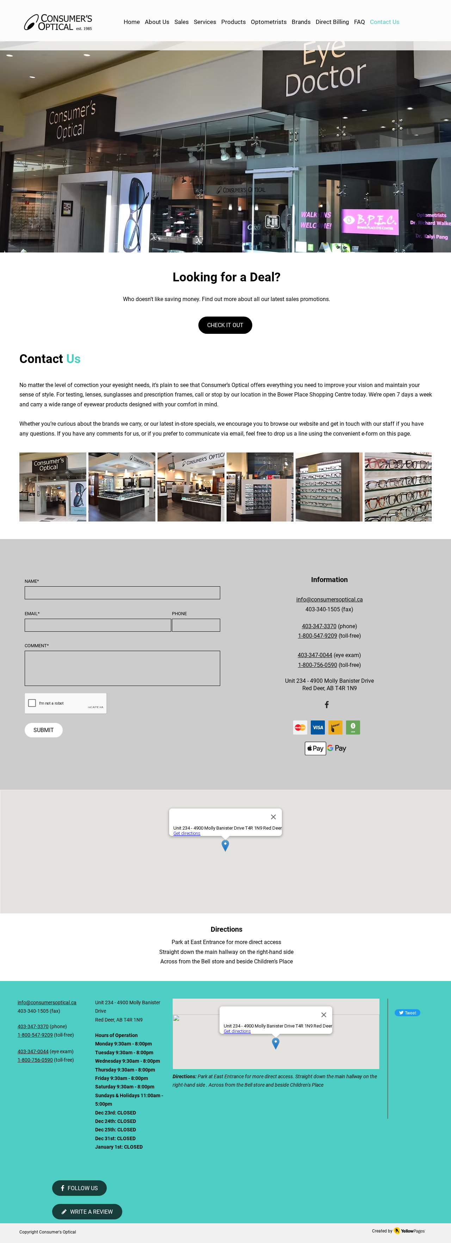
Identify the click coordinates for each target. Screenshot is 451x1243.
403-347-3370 (319, 626)
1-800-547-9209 (317, 635)
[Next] (412, 147)
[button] (233, 22)
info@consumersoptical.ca (329, 599)
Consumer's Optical (57, 1232)
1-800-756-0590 (35, 1060)
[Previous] (38, 147)
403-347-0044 (315, 655)
